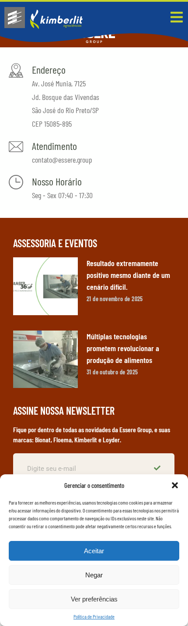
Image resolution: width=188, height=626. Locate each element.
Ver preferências (94, 599)
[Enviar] (158, 468)
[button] (175, 485)
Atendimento (54, 145)
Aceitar (94, 551)
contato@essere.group (62, 159)
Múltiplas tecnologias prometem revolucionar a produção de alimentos (123, 348)
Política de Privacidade (94, 616)
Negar (94, 575)
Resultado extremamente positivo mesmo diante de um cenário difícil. (128, 275)
